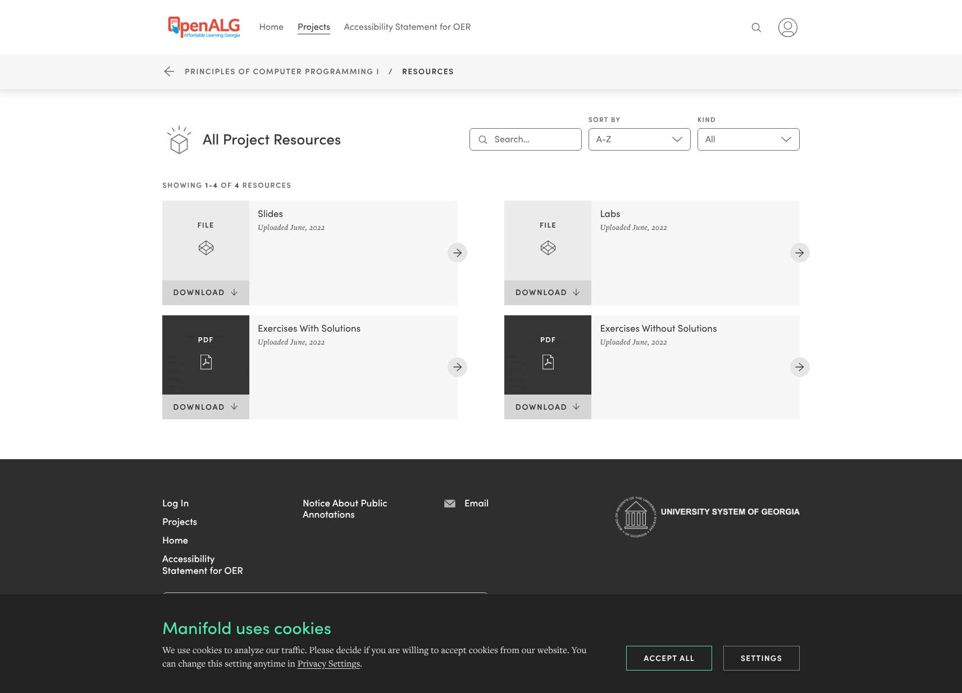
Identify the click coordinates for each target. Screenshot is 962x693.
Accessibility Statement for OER (407, 26)
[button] (175, 502)
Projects (314, 26)
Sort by (605, 120)
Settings (761, 657)
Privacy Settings (329, 664)
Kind (706, 120)
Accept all (669, 657)
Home (271, 26)
